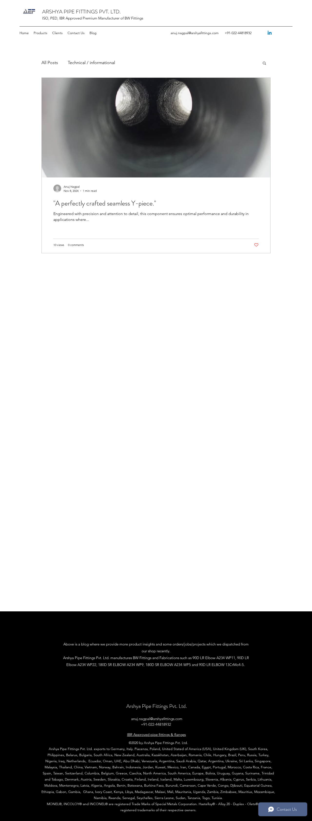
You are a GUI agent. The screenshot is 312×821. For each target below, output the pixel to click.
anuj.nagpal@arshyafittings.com (195, 33)
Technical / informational (91, 62)
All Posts (49, 62)
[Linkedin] (269, 33)
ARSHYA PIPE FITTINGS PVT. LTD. (81, 11)
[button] (264, 63)
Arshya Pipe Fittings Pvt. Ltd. (156, 706)
